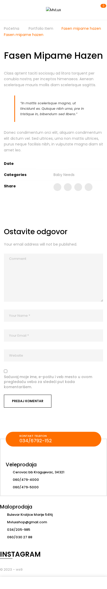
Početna (11, 28)
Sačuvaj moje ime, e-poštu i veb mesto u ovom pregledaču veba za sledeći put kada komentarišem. (48, 381)
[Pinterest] (88, 187)
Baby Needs (64, 174)
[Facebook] (57, 187)
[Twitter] (68, 187)
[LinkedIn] (78, 187)
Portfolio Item (41, 28)
